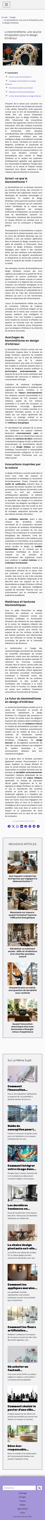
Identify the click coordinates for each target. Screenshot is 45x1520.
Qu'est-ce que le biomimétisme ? (20, 77)
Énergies (22, 1497)
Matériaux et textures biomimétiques (22, 92)
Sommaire (12, 72)
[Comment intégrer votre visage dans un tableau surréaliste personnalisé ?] (22, 1153)
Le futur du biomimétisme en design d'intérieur (25, 96)
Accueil (4, 17)
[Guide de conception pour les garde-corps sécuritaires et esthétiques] (22, 1113)
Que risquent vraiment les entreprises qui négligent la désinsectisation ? (22, 879)
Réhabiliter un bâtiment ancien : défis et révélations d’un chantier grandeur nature (22, 952)
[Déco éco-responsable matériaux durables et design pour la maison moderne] (22, 1433)
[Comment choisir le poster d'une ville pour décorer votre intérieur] (22, 1394)
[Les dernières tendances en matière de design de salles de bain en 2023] (22, 1193)
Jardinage (22, 1493)
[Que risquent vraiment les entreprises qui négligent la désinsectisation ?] (22, 862)
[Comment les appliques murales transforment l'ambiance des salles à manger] (22, 1272)
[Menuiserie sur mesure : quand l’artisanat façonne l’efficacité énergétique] (22, 898)
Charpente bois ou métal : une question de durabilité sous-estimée (23, 990)
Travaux (22, 1501)
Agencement (22, 1509)
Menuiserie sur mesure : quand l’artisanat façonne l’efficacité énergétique (22, 915)
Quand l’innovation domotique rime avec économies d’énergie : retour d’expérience (22, 1028)
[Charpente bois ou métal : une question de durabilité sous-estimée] (22, 973)
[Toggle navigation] (6, 4)
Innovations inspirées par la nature (21, 88)
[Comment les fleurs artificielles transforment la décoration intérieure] (22, 1314)
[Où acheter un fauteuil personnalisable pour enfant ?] (22, 1354)
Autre (22, 1513)
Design (13, 17)
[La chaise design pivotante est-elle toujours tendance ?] (22, 1232)
